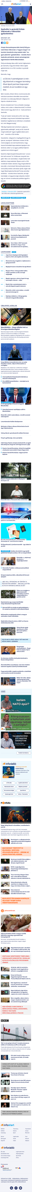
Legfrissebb (16, 1136)
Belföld (2, 1128)
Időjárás (27, 1140)
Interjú (26, 1130)
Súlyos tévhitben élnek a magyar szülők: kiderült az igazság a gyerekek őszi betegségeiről (13, 935)
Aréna (17, 1157)
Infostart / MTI (5, 38)
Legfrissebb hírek (20, 1151)
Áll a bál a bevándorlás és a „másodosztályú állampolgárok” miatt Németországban (13, 540)
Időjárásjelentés (20, 1153)
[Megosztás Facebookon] (2, 42)
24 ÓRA (14, 252)
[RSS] (11, 1188)
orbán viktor (6, 197)
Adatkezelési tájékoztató (14, 1180)
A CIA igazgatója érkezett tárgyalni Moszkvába (12, 405)
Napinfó (3, 1140)
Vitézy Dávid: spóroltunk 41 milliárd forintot (15, 433)
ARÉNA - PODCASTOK (6, 1)
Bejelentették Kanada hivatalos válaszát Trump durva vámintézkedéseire (15, 901)
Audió (14, 1138)
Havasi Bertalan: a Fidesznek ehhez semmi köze (14, 499)
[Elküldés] (7, 42)
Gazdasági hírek (4, 1157)
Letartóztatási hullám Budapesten (12, 421)
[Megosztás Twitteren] (4, 42)
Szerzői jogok (10, 1182)
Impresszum (4, 1180)
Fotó (26, 1136)
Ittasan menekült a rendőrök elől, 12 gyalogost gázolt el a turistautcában (14, 519)
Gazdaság (3, 1132)
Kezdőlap (4, 191)
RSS (16, 1182)
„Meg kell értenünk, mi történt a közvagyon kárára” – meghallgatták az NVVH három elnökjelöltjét (16, 584)
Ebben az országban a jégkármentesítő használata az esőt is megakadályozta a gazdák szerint (23, 594)
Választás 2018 (12, 191)
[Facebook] (16, 1188)
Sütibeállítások (22, 1182)
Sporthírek (18, 1155)
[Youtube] (20, 1188)
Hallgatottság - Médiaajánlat (19, 1178)
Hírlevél (27, 1138)
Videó (14, 1140)
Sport (14, 1132)
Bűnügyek (3, 1138)
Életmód (27, 1132)
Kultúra (15, 1130)
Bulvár (2, 1136)
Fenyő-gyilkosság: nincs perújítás (11, 438)
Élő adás (9, 782)
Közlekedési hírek (5, 1153)
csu (24, 197)
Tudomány (15, 1128)
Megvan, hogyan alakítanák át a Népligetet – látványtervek (13, 479)
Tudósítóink (28, 1128)
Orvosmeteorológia (5, 1155)
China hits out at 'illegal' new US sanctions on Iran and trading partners (15, 1066)
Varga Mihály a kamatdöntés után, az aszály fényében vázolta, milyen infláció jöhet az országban (14, 364)
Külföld (2, 1130)
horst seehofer (16, 197)
